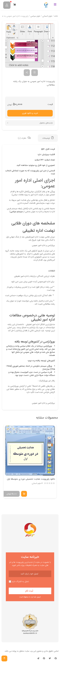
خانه (56, 16)
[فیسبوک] (56, 658)
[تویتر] (50, 658)
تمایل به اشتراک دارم (20, 581)
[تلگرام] (38, 658)
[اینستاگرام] (44, 658)
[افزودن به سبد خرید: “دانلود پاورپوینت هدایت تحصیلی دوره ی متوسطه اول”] (24, 494)
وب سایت (29, 651)
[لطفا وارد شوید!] (6, 5)
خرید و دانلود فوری (30, 113)
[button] (30, 46)
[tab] (48, 138)
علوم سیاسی (35, 16)
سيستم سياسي (16, 211)
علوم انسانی (47, 16)
